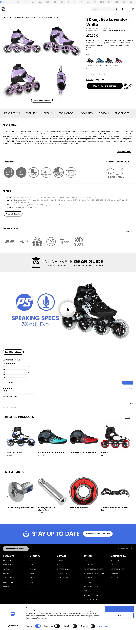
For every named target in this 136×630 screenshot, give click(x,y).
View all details (13, 214)
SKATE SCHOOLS (63, 569)
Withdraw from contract (15, 549)
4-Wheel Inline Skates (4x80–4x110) (24, 17)
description (12, 113)
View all (127, 418)
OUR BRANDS (116, 578)
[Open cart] (132, 9)
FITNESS (33, 560)
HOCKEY (33, 578)
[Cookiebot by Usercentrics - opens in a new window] (13, 626)
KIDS (32, 565)
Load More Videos (13, 352)
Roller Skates (30, 9)
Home (9, 17)
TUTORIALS (88, 578)
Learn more (129, 231)
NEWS (86, 560)
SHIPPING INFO (62, 578)
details (48, 113)
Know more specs (92, 50)
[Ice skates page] (102, 2)
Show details (103, 626)
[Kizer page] (62, 2)
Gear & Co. (59, 9)
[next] (129, 440)
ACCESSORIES (8, 578)
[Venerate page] (88, 2)
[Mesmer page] (124, 2)
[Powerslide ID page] (94, 2)
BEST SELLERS (8, 586)
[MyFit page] (47, 2)
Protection (45, 9)
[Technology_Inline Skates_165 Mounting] (51, 241)
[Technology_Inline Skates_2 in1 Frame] (9, 241)
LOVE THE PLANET (117, 569)
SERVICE (60, 560)
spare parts (122, 113)
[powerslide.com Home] (3, 9)
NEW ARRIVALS (8, 582)
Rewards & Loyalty (92, 600)
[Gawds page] (109, 2)
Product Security (124, 152)
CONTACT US (62, 565)
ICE (31, 586)
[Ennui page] (54, 2)
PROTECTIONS (8, 565)
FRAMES (6, 573)
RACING (33, 569)
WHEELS (6, 569)
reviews (104, 113)
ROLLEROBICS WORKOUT (93, 569)
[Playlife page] (69, 2)
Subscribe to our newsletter (98, 534)
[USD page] (18, 2)
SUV (31, 582)
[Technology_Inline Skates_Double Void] (23, 241)
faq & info (86, 113)
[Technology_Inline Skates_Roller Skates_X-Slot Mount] (78, 241)
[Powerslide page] (4, 2)
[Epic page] (81, 2)
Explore (71, 9)
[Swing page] (11, 2)
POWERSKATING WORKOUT (94, 573)
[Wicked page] (40, 2)
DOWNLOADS (62, 573)
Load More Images (42, 100)
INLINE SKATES (8, 560)
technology (66, 113)
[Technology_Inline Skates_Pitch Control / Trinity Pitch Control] (37, 241)
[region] (41, 62)
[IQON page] (116, 2)
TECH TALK (88, 582)
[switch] (57, 626)
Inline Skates (15, 9)
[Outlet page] (131, 2)
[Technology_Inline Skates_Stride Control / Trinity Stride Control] (65, 241)
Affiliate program (91, 595)
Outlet (82, 9)
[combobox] (104, 9)
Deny (119, 615)
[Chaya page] (25, 2)
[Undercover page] (32, 2)
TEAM (86, 591)
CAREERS (114, 573)
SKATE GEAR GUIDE (91, 586)
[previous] (7, 440)
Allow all (119, 609)
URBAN (32, 573)
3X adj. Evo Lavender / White (48, 17)
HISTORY (114, 565)
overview (32, 113)
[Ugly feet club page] (75, 2)
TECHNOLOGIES (90, 565)
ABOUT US (115, 560)
